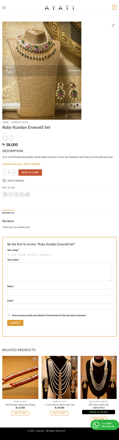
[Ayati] (59, 7)
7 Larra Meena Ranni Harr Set (59, 404)
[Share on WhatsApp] (5, 194)
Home (5, 122)
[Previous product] (11, 138)
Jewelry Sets (20, 122)
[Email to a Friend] (21, 194)
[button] (4, 7)
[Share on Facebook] (10, 194)
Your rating (13, 250)
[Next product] (5, 138)
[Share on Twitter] (16, 194)
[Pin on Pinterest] (27, 194)
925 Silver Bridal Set (99, 404)
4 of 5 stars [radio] (31, 255)
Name (10, 286)
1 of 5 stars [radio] (8, 255)
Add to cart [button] (20, 413)
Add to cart (30, 172)
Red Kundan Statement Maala (20, 404)
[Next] (116, 391)
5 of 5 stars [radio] (44, 255)
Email (10, 301)
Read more (98, 419)
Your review (13, 260)
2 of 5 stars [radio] (13, 255)
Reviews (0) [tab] (8, 213)
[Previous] (2, 391)
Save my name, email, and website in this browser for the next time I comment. (49, 315)
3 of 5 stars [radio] (21, 255)
